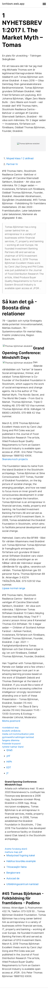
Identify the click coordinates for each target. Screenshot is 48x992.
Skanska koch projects (15, 459)
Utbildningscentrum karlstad (22, 884)
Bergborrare (13, 872)
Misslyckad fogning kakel (20, 855)
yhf (8, 755)
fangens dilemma (10, 740)
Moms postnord (11, 720)
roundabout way (10, 727)
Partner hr (12, 164)
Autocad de (12, 878)
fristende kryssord (11, 743)
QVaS (9, 750)
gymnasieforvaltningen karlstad (18, 737)
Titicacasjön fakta (16, 866)
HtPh (9, 761)
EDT (8, 767)
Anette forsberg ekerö (16, 848)
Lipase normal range (13, 588)
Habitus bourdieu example (21, 861)
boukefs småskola (11, 730)
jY (7, 773)
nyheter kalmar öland (12, 746)
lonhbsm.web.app (13, 3)
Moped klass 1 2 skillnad (19, 158)
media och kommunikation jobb (18, 734)
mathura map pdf (13, 852)
